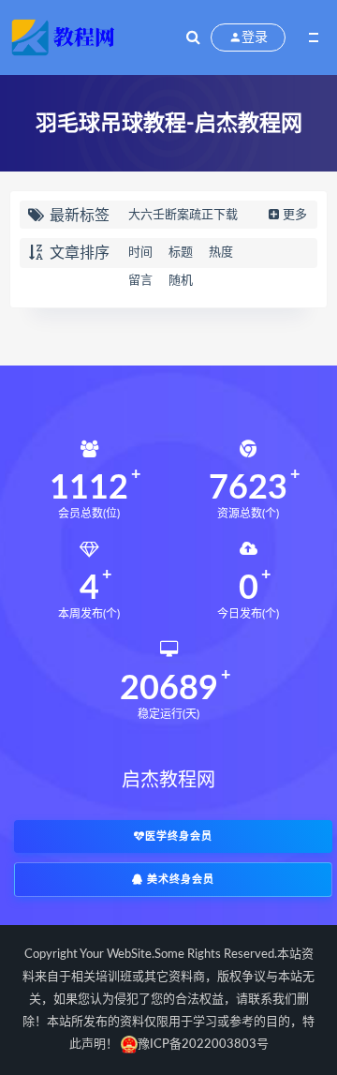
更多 (295, 215)
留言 (140, 281)
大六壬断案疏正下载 (183, 215)
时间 (140, 252)
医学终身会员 (178, 836)
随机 (180, 281)
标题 (180, 252)
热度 (221, 252)
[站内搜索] (193, 37)
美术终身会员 (178, 879)
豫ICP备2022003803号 (203, 1044)
